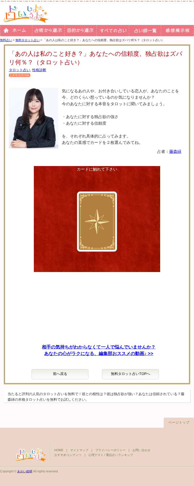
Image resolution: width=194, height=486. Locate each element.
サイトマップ (79, 450)
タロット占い (19, 70)
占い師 (145, 30)
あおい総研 (24, 471)
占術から (48, 30)
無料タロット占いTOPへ (130, 374)
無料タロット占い (27, 40)
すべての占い (112, 30)
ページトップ (178, 422)
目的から (80, 30)
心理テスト (96, 455)
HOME (58, 450)
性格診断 (39, 70)
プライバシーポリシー (110, 450)
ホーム (16, 30)
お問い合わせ (141, 450)
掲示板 (177, 30)
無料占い (6, 40)
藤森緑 (175, 151)
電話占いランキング (119, 455)
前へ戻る (60, 374)
